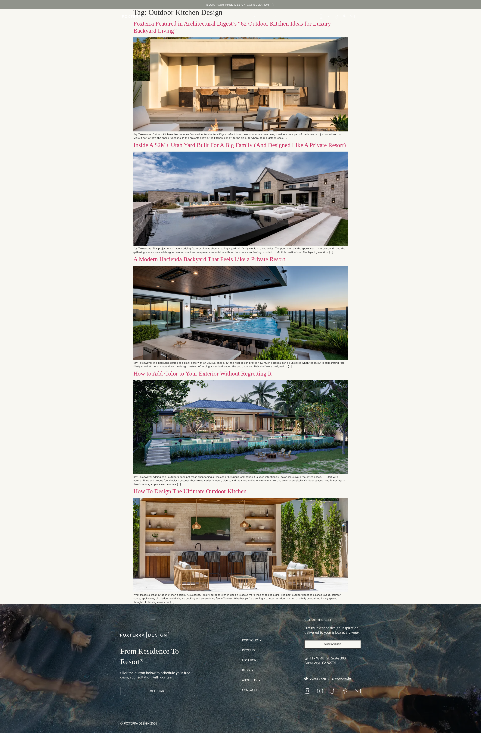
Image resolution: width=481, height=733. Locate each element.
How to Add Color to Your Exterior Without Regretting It (202, 373)
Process (248, 650)
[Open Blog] (254, 16)
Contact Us (251, 690)
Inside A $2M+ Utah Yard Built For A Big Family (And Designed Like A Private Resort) (239, 145)
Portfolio (250, 640)
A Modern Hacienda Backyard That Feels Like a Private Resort (209, 259)
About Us (249, 680)
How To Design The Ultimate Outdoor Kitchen (190, 491)
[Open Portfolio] (198, 16)
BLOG (246, 670)
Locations (250, 660)
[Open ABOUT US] (276, 16)
